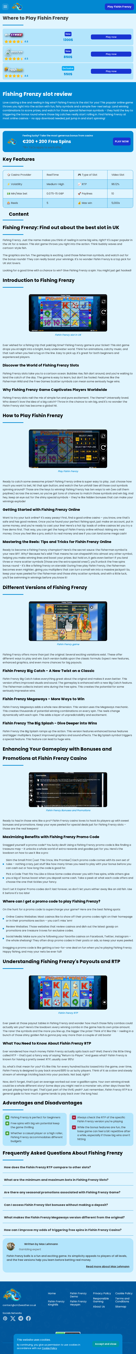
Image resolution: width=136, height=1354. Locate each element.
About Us (99, 1306)
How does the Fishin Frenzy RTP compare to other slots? (47, 1167)
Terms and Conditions (122, 1300)
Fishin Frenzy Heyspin (78, 1303)
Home (52, 1293)
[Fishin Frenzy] (23, 1294)
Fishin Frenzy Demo (78, 1294)
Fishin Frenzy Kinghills (56, 1303)
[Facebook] (28, 1319)
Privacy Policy (102, 1293)
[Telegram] (20, 1319)
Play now (111, 37)
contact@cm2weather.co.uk (19, 1305)
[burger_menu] (5, 6)
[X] (13, 1319)
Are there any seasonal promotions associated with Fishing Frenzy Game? (62, 1192)
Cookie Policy (124, 1293)
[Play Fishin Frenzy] (17, 6)
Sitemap (120, 1306)
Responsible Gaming (101, 1300)
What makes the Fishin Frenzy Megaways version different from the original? (64, 1217)
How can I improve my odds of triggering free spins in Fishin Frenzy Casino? (63, 1230)
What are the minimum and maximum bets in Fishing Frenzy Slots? (56, 1180)
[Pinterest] (5, 1319)
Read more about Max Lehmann (107, 1266)
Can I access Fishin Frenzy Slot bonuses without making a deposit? (56, 1205)
